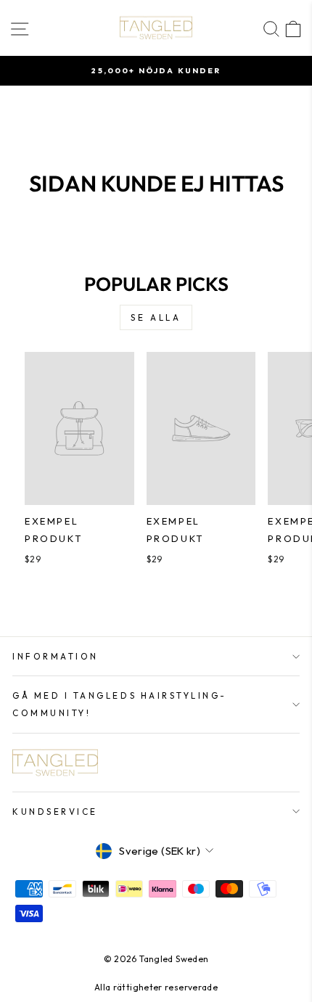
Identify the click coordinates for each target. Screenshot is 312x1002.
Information (55, 656)
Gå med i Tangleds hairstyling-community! (119, 704)
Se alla (156, 317)
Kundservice (55, 811)
